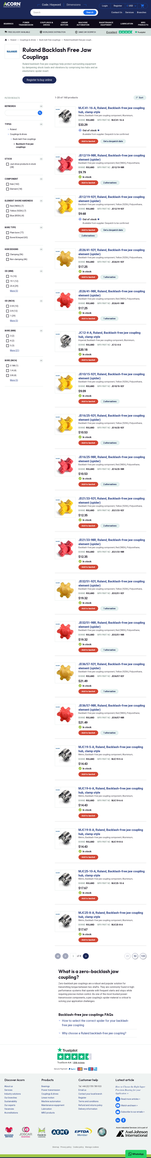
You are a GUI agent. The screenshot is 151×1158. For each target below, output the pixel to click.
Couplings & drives (46, 23)
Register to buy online (39, 79)
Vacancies (9, 1109)
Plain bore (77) (17, 232)
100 (143, 956)
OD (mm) (9, 271)
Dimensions (74, 4)
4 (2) (12, 340)
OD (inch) (10, 301)
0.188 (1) (14, 365)
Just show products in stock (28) (23, 165)
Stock (8, 159)
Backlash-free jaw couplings (24, 145)
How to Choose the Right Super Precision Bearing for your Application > (130, 1090)
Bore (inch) (11, 360)
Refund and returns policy (90, 1105)
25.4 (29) (14, 286)
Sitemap (55, 1147)
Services (129, 12)
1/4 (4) (13, 370)
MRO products (143, 23)
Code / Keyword (51, 4)
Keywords (10, 106)
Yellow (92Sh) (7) (18, 211)
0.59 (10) (14, 306)
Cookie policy (78, 1147)
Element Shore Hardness (19, 201)
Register (118, 6)
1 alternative (109, 277)
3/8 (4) (13, 375)
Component (11, 179)
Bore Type (10, 227)
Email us (82, 1090)
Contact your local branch (90, 1094)
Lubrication (126, 24)
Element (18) (16, 189)
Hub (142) (14, 184)
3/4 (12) (14, 311)
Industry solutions (12, 1094)
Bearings (8, 24)
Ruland (13, 40)
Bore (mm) (10, 330)
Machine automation (83, 23)
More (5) (14, 291)
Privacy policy (66, 1147)
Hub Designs (11, 249)
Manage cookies (92, 1147)
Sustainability (10, 1101)
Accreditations (11, 1113)
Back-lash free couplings (49, 40)
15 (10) (13, 276)
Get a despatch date (113, 141)
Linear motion (64, 23)
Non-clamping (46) (18, 259)
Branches (141, 12)
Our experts (9, 1105)
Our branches (10, 1098)
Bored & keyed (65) (19, 237)
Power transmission (26, 23)
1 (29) (12, 316)
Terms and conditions (88, 1101)
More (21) (14, 350)
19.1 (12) (14, 281)
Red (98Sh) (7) (17, 206)
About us (8, 1086)
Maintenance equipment (106, 23)
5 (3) (12, 345)
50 (135, 956)
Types (8, 124)
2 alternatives (110, 183)
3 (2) (12, 336)
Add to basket (88, 141)
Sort (141, 97)
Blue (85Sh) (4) (17, 215)
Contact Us (116, 12)
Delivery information (87, 1109)
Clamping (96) (16, 254)
